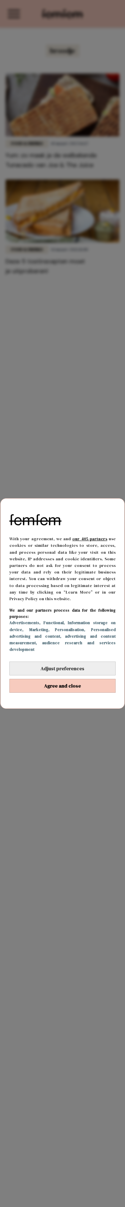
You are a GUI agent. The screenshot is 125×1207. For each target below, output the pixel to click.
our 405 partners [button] (89, 539)
